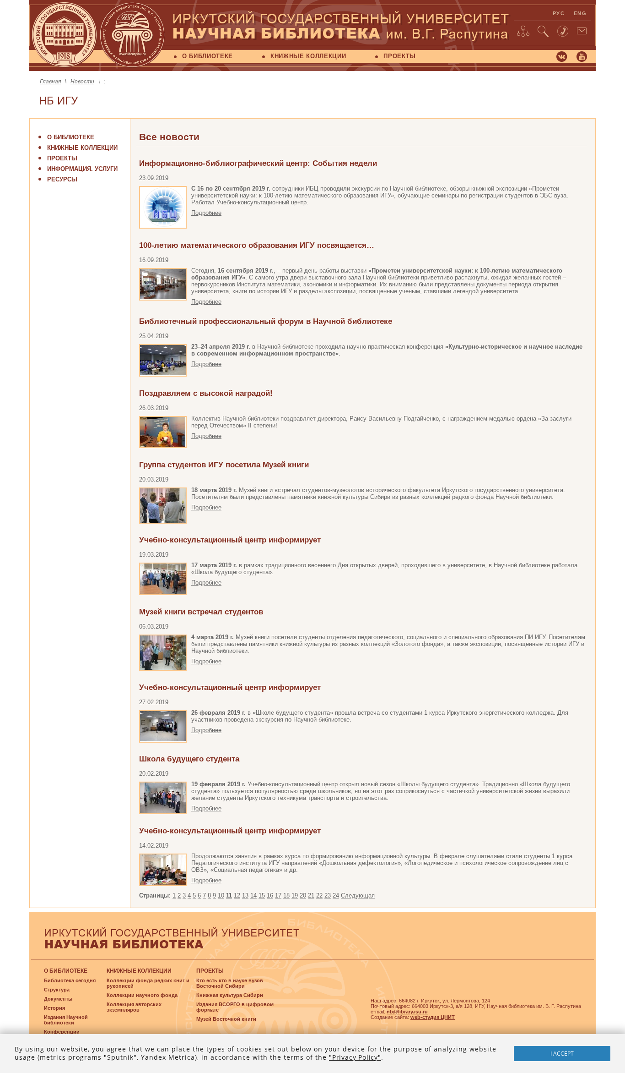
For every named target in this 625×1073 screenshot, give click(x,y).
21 (311, 895)
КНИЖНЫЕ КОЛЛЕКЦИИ (308, 56)
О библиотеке (70, 137)
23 (327, 895)
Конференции (62, 1032)
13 (245, 895)
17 (278, 895)
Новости (82, 81)
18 (286, 895)
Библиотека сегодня (70, 980)
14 (253, 895)
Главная (50, 81)
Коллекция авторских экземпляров (134, 1007)
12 (237, 895)
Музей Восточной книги (226, 1019)
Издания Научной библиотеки (66, 1019)
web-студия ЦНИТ (432, 1017)
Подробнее (206, 212)
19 (294, 895)
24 (336, 895)
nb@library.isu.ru (407, 1011)
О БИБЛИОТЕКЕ (207, 56)
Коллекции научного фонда (142, 995)
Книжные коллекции (82, 147)
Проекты (62, 158)
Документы (58, 999)
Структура (57, 989)
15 (262, 895)
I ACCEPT (562, 1053)
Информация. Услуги (82, 168)
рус (559, 13)
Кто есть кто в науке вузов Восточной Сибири (229, 983)
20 (303, 895)
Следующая (358, 895)
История (54, 1008)
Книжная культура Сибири (229, 995)
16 (270, 895)
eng (580, 13)
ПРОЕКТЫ (399, 56)
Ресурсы (62, 179)
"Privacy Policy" (355, 1057)
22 (319, 895)
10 (221, 895)
